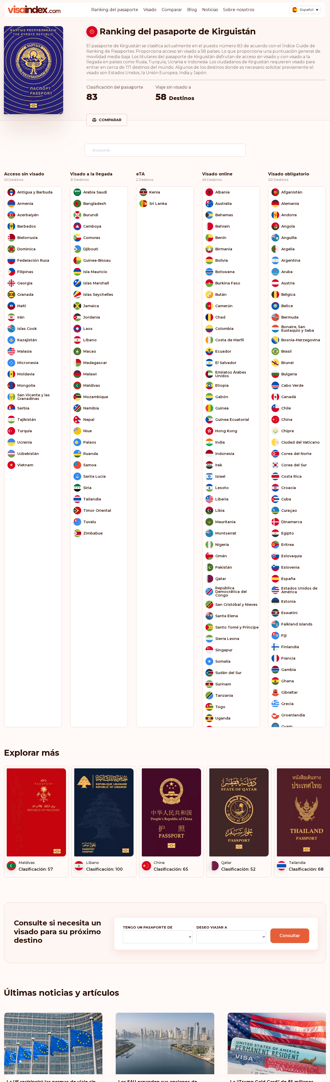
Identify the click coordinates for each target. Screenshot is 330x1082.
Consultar (289, 935)
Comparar (172, 9)
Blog (192, 9)
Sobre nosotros (238, 9)
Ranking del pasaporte (114, 9)
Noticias (210, 9)
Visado (149, 9)
